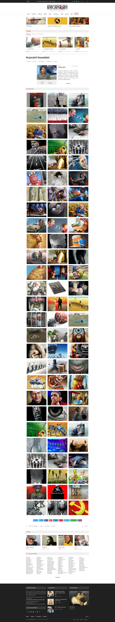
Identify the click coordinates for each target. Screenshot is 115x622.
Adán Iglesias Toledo (29, 572)
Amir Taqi (70, 573)
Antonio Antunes (82, 565)
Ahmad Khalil (39, 562)
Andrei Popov (81, 561)
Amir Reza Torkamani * (72, 571)
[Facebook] (71, 66)
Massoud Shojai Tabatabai (74, 26)
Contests (34, 14)
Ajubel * (38, 570)
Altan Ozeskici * (71, 562)
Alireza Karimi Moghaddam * (62, 572)
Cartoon (32, 616)
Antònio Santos (81, 569)
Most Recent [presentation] (28, 33)
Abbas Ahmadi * (28, 560)
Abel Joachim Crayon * (30, 570)
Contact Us (85, 619)
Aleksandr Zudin (50, 559)
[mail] (76, 1)
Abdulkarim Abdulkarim (30, 567)
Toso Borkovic (29, 26)
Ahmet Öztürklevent (40, 568)
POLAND (41, 526)
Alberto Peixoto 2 (50, 558)
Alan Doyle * (39, 573)
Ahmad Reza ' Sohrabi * (40, 564)
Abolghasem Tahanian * (30, 571)
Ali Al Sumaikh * (49, 573)
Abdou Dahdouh (28, 564)
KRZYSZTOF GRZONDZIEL (33, 526)
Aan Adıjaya (28, 557)
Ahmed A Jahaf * (39, 565)
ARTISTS (86, 526)
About (77, 619)
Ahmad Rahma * (39, 563)
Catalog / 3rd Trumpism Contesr (54, 26)
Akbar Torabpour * (40, 571)
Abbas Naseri (28, 562)
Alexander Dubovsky (50, 561)
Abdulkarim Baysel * (29, 568)
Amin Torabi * (71, 567)
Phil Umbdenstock (78, 547)
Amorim (80, 557)
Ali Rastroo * (60, 569)
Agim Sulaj (38, 559)
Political (45, 616)
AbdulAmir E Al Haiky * (29, 565)
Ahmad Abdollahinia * (40, 560)
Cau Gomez (71, 607)
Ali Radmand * (60, 568)
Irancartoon (42, 61)
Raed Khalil (28, 547)
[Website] (73, 66)
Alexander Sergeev (50, 563)
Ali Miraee (59, 564)
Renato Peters (45, 547)
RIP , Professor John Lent (60, 599)
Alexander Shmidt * (50, 564)
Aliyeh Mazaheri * (71, 560)
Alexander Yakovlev (50, 567)
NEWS (56, 594)
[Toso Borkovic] (36, 21)
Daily (50, 14)
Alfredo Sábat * (49, 570)
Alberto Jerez (49, 557)
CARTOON (53, 526)
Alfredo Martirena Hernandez (52, 569)
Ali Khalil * (59, 561)
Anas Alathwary (81, 558)
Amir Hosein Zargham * (72, 568)
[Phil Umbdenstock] (82, 540)
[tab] (28, 34)
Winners (40, 14)
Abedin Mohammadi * (29, 569)
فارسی (74, 619)
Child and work (79, 49)
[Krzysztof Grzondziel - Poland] (47, 72)
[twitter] (74, 1)
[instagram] (78, 1)
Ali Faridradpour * (61, 557)
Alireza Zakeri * (71, 557)
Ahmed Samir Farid (40, 566)
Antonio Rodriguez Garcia (83, 567)
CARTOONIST (47, 526)
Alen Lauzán (49, 560)
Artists (76, 14)
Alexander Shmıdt (50, 565)
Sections (56, 14)
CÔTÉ (59, 547)
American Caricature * (72, 563)
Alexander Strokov (50, 566)
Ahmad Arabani (39, 561)
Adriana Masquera (29, 573)
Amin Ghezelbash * (72, 565)
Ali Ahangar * (49, 571)
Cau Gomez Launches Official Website (43, 1)
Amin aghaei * (71, 564)
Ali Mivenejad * (60, 565)
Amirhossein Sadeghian (72, 569)
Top (86, 616)
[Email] (77, 66)
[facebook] (72, 1)
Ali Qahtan (59, 567)
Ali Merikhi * (60, 563)
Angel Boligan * (81, 563)
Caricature (38, 616)
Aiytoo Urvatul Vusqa (40, 569)
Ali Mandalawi (60, 562)
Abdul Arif (27, 566)
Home (28, 14)
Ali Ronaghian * (71, 558)
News (27, 616)
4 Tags (55, 61)
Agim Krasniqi (39, 558)
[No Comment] (49, 42)
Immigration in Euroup (32, 49)
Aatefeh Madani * (29, 559)
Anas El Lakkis (81, 559)
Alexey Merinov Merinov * (51, 568)
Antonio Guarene (82, 566)
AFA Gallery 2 (39, 557)
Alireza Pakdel (60, 573)
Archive (67, 14)
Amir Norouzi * (71, 570)
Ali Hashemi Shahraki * (61, 559)
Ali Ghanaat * (60, 558)
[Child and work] (82, 42)
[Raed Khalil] (33, 540)
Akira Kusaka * (39, 572)
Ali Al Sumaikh (49, 572)
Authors (81, 619)
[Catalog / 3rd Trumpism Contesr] (57, 21)
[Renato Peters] (49, 540)
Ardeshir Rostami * (82, 570)
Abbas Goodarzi (28, 561)
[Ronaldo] (65, 42)
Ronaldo (62, 49)
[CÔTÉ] (65, 540)
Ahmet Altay (38, 567)
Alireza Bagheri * (60, 570)
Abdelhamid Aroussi (29, 563)
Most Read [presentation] (34, 33)
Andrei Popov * (81, 562)
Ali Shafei (70, 559)
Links (71, 14)
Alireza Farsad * (60, 571)
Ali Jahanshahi (60, 560)
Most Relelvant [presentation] (41, 33)
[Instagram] (75, 66)
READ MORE (68, 83)
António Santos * (82, 568)
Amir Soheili (70, 572)
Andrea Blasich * (82, 560)
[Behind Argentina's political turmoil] (79, 598)
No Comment (46, 49)
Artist (29, 61)
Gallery (45, 14)
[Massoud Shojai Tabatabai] (79, 21)
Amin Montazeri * (71, 566)
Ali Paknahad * (60, 566)
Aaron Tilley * (28, 558)
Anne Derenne (81, 564)
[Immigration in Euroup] (33, 42)
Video (62, 14)
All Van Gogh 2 (71, 561)
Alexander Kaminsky (50, 562)
